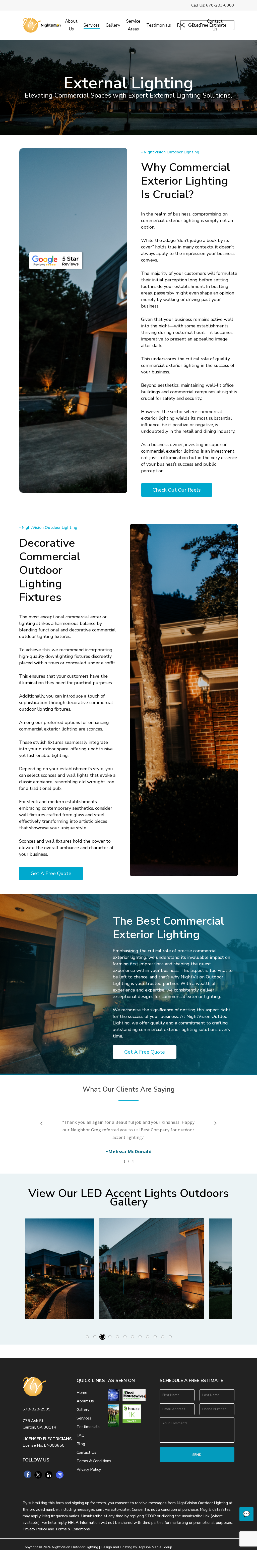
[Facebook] (27, 1474)
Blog (81, 1444)
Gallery (83, 1409)
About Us (85, 1401)
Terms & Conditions (94, 1461)
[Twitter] (38, 1474)
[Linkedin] (48, 1475)
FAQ (81, 1435)
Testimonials (88, 1427)
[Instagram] (59, 1475)
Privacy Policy (89, 1469)
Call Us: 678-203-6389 (212, 5)
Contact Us (86, 1452)
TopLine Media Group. (155, 1547)
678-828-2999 (37, 1409)
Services (84, 1418)
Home (82, 1392)
